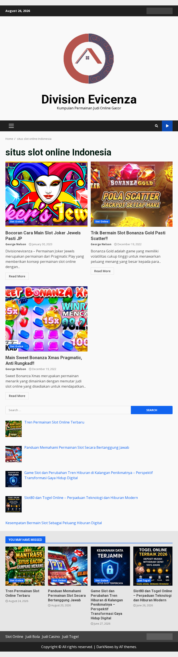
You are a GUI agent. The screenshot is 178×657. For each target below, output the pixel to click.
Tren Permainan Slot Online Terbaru (25, 566)
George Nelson (15, 244)
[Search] (156, 126)
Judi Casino (51, 636)
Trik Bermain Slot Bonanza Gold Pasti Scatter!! (132, 194)
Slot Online (16, 221)
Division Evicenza (89, 99)
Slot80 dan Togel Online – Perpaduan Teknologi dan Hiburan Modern (153, 566)
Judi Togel (144, 580)
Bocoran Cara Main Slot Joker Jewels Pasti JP (46, 194)
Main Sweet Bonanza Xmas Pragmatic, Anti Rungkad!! (46, 319)
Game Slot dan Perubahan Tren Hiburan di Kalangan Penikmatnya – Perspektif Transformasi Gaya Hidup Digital (110, 566)
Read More (17, 276)
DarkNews (105, 646)
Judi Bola (32, 636)
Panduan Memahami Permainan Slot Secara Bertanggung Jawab (67, 566)
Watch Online (167, 126)
